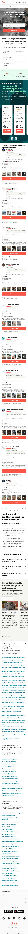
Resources (4, 899)
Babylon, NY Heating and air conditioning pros (13, 665)
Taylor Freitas (5, 612)
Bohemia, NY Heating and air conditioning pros (13, 717)
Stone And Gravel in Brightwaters (10, 861)
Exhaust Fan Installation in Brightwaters (11, 793)
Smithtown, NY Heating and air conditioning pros (13, 697)
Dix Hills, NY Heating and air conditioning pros (13, 709)
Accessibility (14, 929)
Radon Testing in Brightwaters (9, 795)
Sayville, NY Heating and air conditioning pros (13, 731)
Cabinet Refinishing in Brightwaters (10, 863)
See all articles (7, 598)
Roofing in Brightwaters (7, 873)
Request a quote (7, 131)
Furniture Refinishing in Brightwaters (11, 856)
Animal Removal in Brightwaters (10, 885)
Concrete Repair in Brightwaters (9, 844)
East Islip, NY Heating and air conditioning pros (13, 674)
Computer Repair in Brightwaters (10, 883)
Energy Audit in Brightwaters (9, 771)
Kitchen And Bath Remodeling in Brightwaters (13, 813)
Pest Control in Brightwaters (8, 836)
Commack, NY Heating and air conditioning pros (13, 720)
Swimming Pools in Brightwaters (10, 831)
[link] (4, 126)
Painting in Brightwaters (7, 834)
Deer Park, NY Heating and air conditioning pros (13, 671)
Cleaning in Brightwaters (8, 827)
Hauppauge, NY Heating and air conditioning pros (14, 700)
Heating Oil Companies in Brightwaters (11, 786)
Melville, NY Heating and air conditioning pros (13, 726)
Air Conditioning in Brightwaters (9, 880)
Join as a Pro (18, 2)
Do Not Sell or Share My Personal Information (14, 931)
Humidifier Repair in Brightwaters (10, 764)
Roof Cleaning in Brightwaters (9, 878)
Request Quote (14, 178)
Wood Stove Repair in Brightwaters (10, 783)
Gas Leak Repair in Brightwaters (9, 776)
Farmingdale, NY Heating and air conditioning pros (14, 729)
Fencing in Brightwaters (7, 829)
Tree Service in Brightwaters (8, 815)
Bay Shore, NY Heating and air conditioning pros (13, 657)
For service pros (5, 895)
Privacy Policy (17, 927)
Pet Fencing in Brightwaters (8, 866)
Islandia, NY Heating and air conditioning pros (13, 706)
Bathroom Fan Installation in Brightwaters (12, 788)
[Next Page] (25, 508)
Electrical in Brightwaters (8, 766)
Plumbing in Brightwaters (8, 769)
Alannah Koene (23, 612)
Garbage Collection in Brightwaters (10, 822)
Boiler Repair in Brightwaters (9, 761)
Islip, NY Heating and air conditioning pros (12, 662)
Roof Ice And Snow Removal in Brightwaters (12, 841)
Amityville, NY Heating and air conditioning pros (13, 715)
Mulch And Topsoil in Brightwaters (10, 875)
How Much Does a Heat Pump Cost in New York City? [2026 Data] (8, 616)
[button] (4, 174)
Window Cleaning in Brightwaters (10, 858)
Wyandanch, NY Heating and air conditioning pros (14, 690)
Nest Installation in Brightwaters (10, 778)
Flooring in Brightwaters (7, 853)
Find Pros (14, 30)
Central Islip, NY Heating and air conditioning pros (14, 685)
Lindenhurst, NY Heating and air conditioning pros (14, 687)
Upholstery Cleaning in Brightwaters (10, 870)
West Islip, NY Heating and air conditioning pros (13, 660)
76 (22, 508)
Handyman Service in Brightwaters (10, 846)
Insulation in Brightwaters (8, 773)
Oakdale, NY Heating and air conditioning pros (13, 695)
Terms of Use (10, 927)
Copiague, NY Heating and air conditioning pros (13, 692)
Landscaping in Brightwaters (9, 849)
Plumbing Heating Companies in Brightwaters (13, 791)
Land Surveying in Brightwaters (9, 868)
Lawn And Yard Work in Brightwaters (11, 839)
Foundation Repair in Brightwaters (10, 851)
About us (4, 902)
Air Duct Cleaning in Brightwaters (10, 759)
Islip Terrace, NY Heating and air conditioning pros (14, 683)
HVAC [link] (3, 6)
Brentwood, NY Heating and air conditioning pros (13, 680)
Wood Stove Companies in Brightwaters (11, 781)
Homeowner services (6, 891)
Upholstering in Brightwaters (9, 824)
